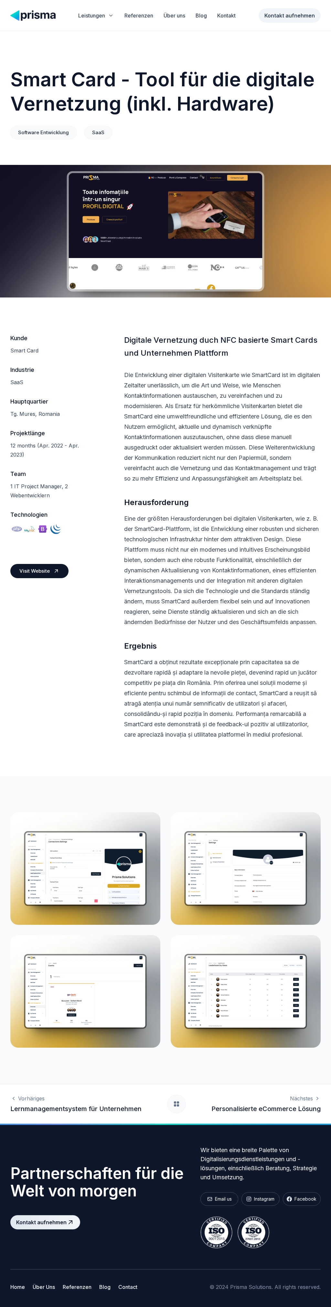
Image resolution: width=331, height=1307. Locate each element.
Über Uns (44, 1287)
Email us (223, 1199)
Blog (201, 15)
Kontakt (226, 15)
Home (17, 1287)
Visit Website (34, 571)
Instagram (264, 1199)
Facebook (305, 1199)
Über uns (174, 15)
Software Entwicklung (43, 132)
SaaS (98, 132)
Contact (127, 1287)
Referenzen (138, 15)
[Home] (33, 15)
